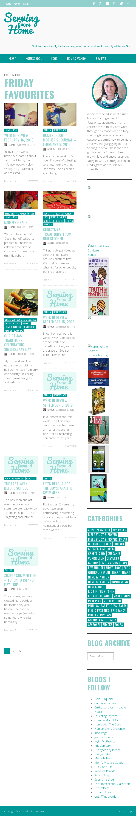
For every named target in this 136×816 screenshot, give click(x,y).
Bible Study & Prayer (15, 213)
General (48, 130)
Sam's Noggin (103, 775)
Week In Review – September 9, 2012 (58, 403)
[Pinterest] (114, 3)
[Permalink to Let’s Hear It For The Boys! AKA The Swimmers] (59, 465)
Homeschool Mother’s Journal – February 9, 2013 (59, 139)
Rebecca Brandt (104, 771)
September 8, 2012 (65, 409)
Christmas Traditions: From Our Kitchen (57, 234)
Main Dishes (122, 596)
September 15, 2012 (65, 326)
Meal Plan (31, 478)
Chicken (119, 544)
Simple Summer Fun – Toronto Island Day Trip (20, 580)
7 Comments (70, 181)
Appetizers (95, 530)
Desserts (69, 213)
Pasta (123, 606)
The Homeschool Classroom (112, 784)
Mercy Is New (103, 758)
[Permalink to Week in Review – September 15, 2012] (59, 298)
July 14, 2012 (23, 589)
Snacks (107, 625)
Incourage (100, 733)
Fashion (93, 563)
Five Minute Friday (100, 568)
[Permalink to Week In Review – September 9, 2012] (59, 381)
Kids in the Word (100, 596)
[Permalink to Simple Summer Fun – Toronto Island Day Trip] (21, 557)
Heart (31, 213)
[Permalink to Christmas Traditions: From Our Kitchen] (59, 200)
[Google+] (100, 3)
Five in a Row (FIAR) (114, 563)
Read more (9, 181)
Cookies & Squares (53, 213)
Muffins (93, 606)
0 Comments (70, 279)
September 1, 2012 (26, 492)
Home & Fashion (58, 217)
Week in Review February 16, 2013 (18, 137)
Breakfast (10, 319)
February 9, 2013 (64, 149)
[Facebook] (93, 3)
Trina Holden (102, 792)
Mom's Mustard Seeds (108, 763)
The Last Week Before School (16, 486)
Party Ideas (109, 606)
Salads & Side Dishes (102, 620)
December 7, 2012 (25, 354)
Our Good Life (103, 767)
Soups (119, 625)
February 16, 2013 (26, 144)
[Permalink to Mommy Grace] (21, 200)
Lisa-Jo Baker (102, 754)
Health (105, 572)
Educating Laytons (105, 716)
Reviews (105, 615)
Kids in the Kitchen (54, 220)
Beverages (119, 530)
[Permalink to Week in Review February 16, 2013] (21, 114)
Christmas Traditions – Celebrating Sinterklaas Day (17, 342)
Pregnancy (118, 610)
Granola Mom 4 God (107, 720)
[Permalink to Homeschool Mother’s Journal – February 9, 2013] (59, 114)
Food (46, 217)
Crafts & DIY (97, 553)
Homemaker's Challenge (109, 729)
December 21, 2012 (65, 243)
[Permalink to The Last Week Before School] (21, 465)
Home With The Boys (107, 724)
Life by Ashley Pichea (107, 750)
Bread (123, 539)
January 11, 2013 (25, 227)
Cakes (108, 544)
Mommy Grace (15, 222)
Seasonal (48, 224)
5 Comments (32, 263)
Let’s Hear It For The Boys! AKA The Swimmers (57, 488)
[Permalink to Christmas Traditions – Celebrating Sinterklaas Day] (21, 302)
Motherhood (112, 601)
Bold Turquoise (104, 699)
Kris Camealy (102, 746)
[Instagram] (107, 3)
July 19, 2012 (62, 497)
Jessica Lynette (103, 737)
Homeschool (11, 130)
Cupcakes (114, 553)
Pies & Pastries (98, 610)
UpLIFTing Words (105, 796)
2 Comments (32, 524)
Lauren (12, 144)
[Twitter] (121, 3)
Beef (107, 530)
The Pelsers (101, 788)
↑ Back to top (124, 811)
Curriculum (96, 558)
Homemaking (119, 582)
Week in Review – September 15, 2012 (58, 319)
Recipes (69, 220)
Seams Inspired (104, 780)
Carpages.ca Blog (105, 703)
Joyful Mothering (104, 741)
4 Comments (32, 180)
